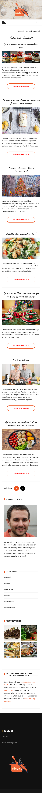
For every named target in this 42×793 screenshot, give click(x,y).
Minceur (7, 595)
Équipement (9, 589)
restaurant (9, 690)
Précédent (8, 488)
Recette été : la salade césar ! (21, 233)
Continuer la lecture (21, 86)
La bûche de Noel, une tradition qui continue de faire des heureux (21, 294)
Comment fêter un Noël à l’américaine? (21, 169)
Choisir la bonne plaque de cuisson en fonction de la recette (21, 101)
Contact (5, 736)
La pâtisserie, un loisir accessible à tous (21, 45)
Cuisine (7, 583)
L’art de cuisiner (21, 360)
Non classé (9, 601)
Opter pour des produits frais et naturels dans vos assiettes (21, 423)
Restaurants (9, 607)
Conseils (7, 577)
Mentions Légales (9, 743)
